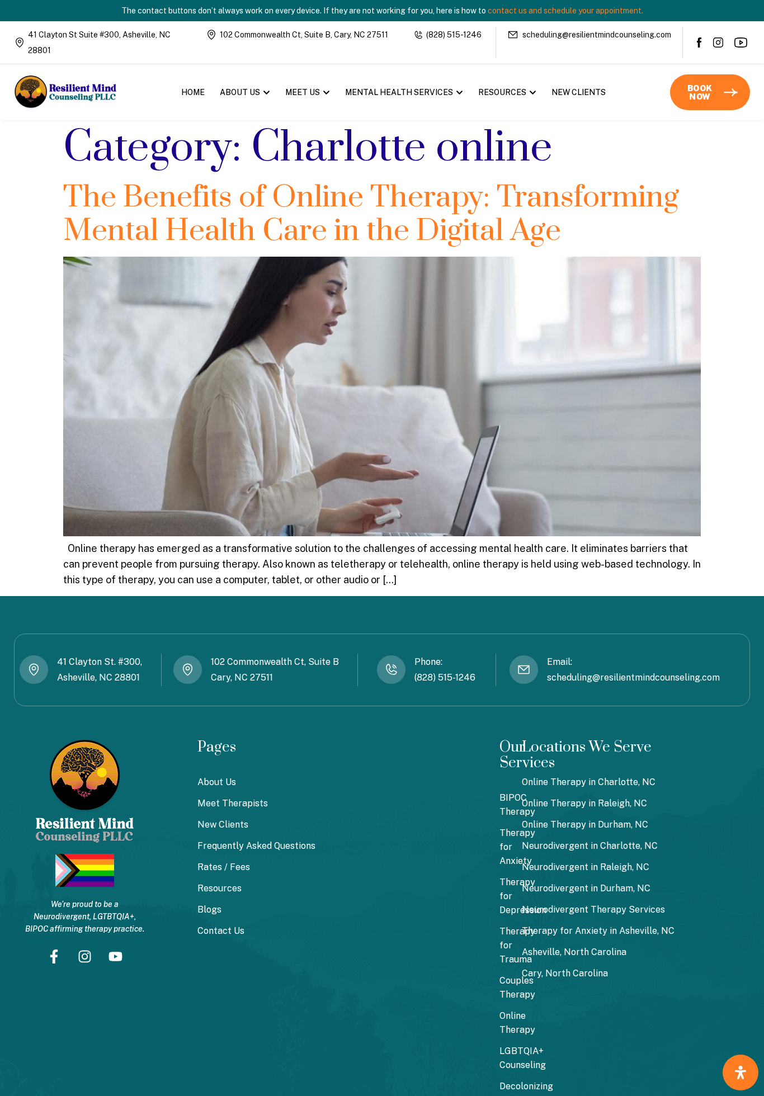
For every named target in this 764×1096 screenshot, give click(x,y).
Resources (502, 92)
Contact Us (220, 930)
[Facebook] (700, 42)
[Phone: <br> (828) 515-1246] (391, 669)
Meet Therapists (232, 803)
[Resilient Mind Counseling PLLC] (65, 92)
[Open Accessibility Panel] (740, 1072)
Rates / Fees (223, 867)
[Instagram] (718, 42)
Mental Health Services (399, 92)
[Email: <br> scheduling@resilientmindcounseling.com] (524, 669)
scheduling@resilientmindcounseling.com (596, 34)
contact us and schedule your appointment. (565, 10)
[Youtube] (741, 42)
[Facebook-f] (54, 957)
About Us (240, 92)
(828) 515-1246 (454, 34)
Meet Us (302, 92)
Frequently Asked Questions (256, 845)
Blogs (209, 909)
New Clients (578, 92)
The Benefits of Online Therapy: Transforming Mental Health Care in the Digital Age (371, 214)
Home (193, 92)
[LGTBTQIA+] (84, 870)
